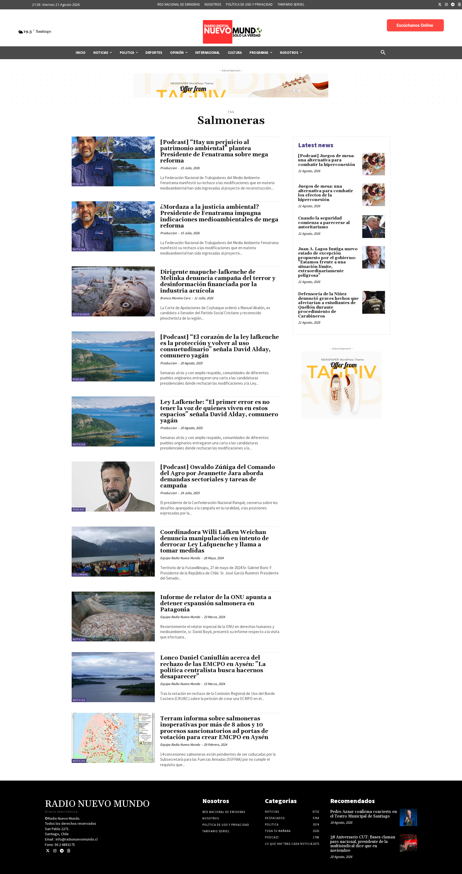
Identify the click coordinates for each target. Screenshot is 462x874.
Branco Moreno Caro (175, 298)
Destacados (81, 314)
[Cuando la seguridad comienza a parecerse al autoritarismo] (373, 226)
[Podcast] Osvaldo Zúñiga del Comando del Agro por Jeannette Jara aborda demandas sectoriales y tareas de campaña (217, 476)
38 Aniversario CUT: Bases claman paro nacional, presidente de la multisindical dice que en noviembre (362, 844)
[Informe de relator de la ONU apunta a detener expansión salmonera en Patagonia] (113, 617)
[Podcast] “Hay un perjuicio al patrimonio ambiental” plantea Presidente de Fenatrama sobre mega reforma (214, 151)
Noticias (79, 249)
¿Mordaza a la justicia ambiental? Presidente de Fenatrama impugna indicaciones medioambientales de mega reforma (219, 216)
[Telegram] (453, 4)
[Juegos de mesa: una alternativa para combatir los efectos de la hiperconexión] (373, 194)
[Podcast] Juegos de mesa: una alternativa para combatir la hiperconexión (326, 160)
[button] (383, 52)
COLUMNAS (80, 574)
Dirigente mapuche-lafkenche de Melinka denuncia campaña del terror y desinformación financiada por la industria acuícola (217, 281)
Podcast (78, 184)
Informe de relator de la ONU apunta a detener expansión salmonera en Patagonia (215, 603)
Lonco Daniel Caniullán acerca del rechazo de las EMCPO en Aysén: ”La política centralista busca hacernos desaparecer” (213, 667)
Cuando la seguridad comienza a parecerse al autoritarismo (324, 223)
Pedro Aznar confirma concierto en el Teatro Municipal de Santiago (363, 814)
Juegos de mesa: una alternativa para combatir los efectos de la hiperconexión (325, 193)
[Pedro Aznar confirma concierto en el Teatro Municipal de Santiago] (408, 817)
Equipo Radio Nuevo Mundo (180, 558)
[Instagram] (446, 4)
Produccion (168, 168)
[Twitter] (439, 4)
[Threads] (68, 851)
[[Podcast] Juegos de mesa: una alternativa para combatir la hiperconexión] (373, 164)
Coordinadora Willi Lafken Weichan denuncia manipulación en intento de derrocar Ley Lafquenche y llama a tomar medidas (214, 541)
